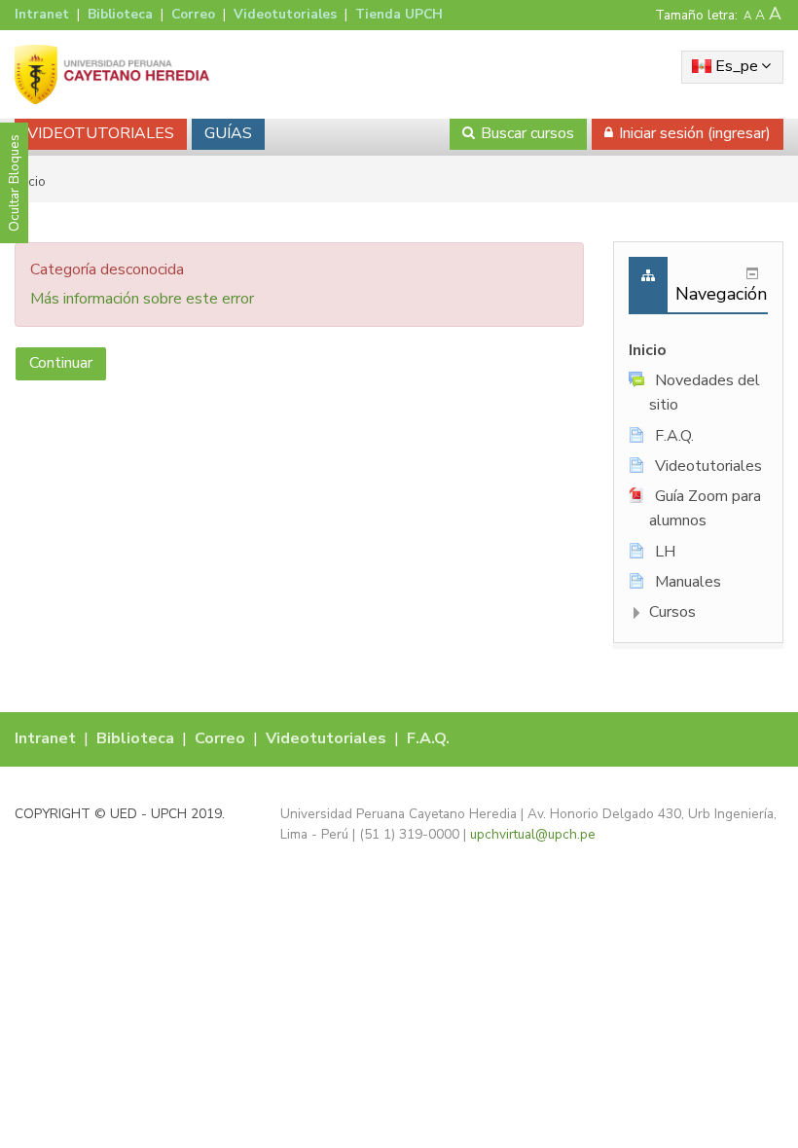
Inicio (648, 350)
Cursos (672, 612)
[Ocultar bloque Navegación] (752, 273)
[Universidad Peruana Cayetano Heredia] (112, 74)
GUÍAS (228, 133)
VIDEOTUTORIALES (100, 133)
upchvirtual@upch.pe (533, 834)
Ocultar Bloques (14, 183)
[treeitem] (698, 351)
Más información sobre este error (142, 298)
